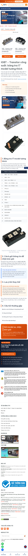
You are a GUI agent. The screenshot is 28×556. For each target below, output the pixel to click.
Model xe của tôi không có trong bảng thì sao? (13, 309)
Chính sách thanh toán (5, 423)
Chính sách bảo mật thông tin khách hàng (9, 421)
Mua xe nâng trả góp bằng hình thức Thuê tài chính (14, 378)
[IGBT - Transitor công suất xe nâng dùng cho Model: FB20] (20, 41)
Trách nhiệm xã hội (8, 392)
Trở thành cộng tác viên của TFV (11, 370)
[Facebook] (2, 529)
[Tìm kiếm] (26, 5)
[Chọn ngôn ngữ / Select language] (25, 546)
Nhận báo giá (7, 56)
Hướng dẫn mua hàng (5, 418)
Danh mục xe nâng (6, 8)
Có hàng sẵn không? (7, 313)
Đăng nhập (3, 410)
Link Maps (6, 501)
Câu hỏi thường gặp (10, 92)
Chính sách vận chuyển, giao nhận (8, 425)
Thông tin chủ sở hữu (5, 430)
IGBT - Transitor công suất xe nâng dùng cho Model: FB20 (20, 49)
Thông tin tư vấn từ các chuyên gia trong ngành (15, 386)
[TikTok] (8, 529)
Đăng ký (2, 412)
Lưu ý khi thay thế (10, 90)
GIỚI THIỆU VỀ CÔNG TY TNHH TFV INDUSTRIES (11, 408)
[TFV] (4, 5)
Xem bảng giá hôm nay (8, 354)
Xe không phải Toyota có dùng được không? (12, 316)
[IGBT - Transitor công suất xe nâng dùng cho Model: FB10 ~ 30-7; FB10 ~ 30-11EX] (7, 41)
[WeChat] (2, 544)
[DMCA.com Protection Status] (5, 519)
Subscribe (24, 536)
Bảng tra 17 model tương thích (12, 86)
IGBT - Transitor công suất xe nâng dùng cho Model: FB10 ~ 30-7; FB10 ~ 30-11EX (7, 49)
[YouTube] (5, 529)
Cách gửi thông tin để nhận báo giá (13, 88)
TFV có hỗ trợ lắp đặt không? (9, 320)
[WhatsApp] (2, 547)
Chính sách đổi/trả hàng (5, 427)
